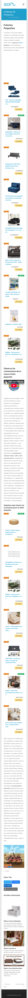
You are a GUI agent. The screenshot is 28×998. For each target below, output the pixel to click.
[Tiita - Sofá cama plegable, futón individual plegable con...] (14, 91)
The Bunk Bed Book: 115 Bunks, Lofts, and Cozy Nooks (12, 294)
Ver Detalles (19, 109)
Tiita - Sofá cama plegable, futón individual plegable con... (13, 102)
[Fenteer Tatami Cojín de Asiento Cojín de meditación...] (14, 522)
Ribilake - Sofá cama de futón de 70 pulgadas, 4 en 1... (13, 354)
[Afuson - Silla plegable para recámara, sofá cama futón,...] (14, 618)
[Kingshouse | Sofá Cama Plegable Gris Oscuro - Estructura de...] (14, 155)
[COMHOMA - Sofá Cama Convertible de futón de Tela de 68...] (14, 123)
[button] (23, 4)
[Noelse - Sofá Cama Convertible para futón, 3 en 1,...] (14, 682)
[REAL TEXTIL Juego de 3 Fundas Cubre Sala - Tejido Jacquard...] (14, 252)
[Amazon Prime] (20, 106)
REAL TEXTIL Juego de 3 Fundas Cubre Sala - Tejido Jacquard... (13, 262)
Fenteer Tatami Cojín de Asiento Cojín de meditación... (12, 532)
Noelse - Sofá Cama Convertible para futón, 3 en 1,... (13, 692)
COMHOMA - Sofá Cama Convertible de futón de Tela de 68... (12, 134)
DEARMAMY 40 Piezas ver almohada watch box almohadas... (13, 564)
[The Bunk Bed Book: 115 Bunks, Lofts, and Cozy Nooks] (14, 284)
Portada (6, 17)
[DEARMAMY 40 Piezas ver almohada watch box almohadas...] (14, 554)
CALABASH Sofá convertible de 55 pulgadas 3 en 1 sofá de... (14, 230)
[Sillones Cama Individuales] (14, 908)
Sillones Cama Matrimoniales (13, 968)
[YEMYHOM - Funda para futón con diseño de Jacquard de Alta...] (14, 650)
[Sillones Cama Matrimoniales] (14, 960)
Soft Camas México (12, 995)
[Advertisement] (14, 67)
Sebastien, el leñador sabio (13, 324)
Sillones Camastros (10, 948)
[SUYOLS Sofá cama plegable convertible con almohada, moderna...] (14, 187)
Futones (7, 871)
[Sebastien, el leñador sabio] (14, 316)
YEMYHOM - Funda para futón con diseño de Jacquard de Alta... (12, 660)
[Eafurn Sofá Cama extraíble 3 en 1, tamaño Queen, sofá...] (14, 714)
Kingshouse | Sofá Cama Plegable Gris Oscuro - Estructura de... (12, 166)
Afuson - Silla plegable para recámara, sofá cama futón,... (13, 628)
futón (21, 42)
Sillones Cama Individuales (12, 921)
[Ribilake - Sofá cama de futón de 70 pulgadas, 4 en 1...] (14, 344)
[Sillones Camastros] (14, 938)
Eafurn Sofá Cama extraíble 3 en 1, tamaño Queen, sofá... (13, 724)
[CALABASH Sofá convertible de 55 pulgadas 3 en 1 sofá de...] (14, 220)
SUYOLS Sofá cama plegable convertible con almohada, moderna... (14, 198)
